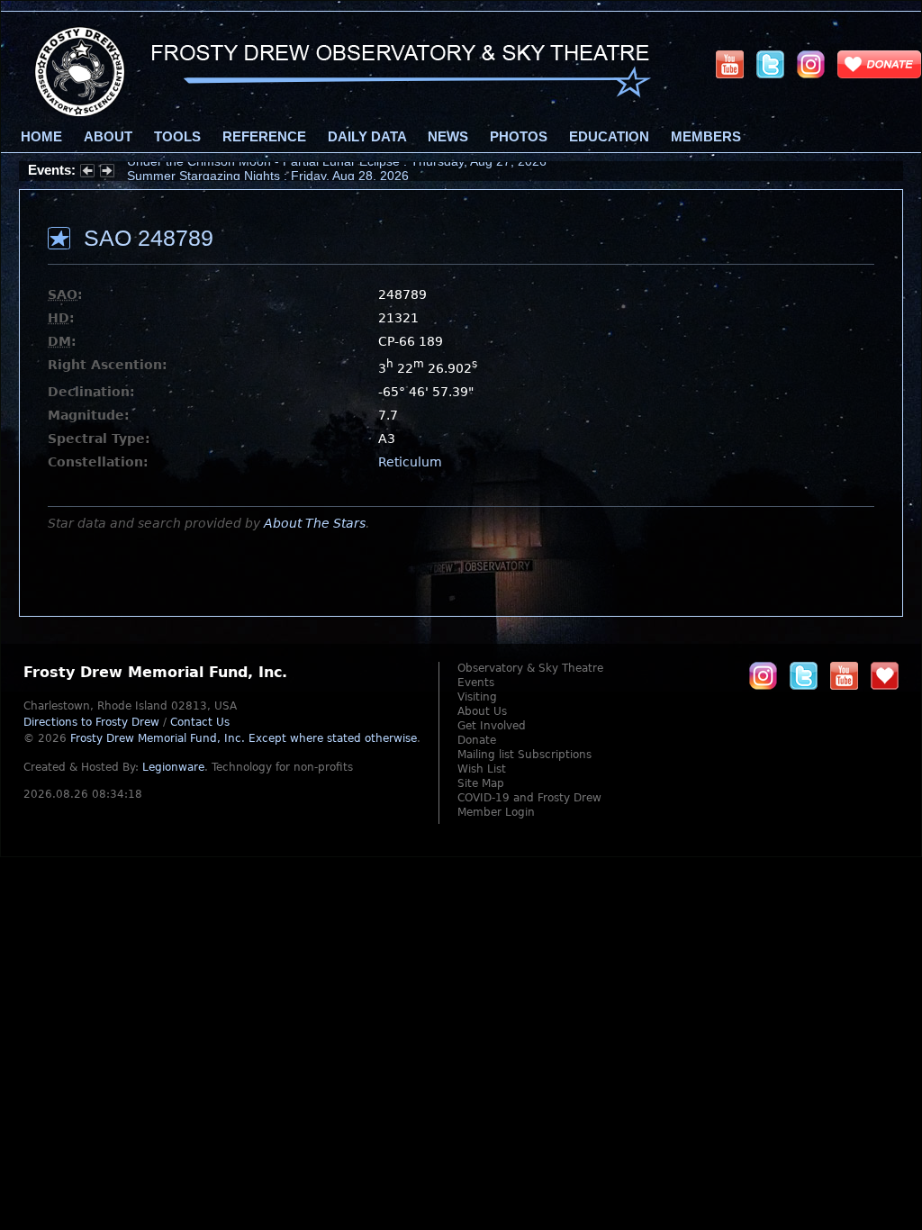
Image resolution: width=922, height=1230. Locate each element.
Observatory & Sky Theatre (530, 668)
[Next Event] (107, 173)
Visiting (477, 697)
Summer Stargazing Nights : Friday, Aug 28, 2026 (268, 170)
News (448, 137)
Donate (476, 740)
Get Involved (491, 725)
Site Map (480, 783)
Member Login (496, 812)
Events (475, 682)
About (108, 137)
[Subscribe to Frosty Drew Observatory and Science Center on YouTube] (730, 64)
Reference (264, 137)
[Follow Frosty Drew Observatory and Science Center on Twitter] (804, 675)
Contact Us (200, 722)
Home (41, 137)
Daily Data (367, 137)
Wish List (481, 769)
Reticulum (410, 462)
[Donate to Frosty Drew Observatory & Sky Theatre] (885, 675)
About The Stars (315, 523)
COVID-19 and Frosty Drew (529, 797)
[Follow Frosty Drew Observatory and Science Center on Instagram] (811, 64)
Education (609, 137)
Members (706, 137)
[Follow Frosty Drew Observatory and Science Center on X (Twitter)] (770, 64)
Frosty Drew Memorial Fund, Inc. (243, 738)
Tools (177, 137)
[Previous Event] (87, 173)
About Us (482, 711)
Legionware (173, 767)
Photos (518, 137)
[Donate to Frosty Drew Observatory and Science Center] (879, 64)
